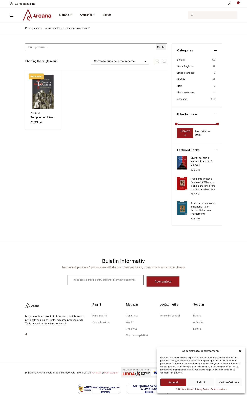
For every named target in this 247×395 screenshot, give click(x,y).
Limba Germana (185, 92)
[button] (240, 351)
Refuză (201, 382)
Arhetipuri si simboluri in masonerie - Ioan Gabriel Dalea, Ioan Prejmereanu (203, 208)
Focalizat (96, 372)
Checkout (131, 328)
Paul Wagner (111, 372)
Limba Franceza (186, 72)
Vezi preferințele (229, 382)
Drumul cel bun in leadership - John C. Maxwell (202, 161)
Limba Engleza (185, 66)
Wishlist (130, 322)
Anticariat (86, 14)
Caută (160, 47)
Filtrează (185, 133)
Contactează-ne (219, 389)
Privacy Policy (202, 389)
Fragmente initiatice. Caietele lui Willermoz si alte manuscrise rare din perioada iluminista (203, 184)
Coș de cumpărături (137, 335)
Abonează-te (163, 281)
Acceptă (173, 382)
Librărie (64, 14)
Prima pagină (32, 28)
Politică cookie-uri (185, 389)
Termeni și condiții (170, 315)
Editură (107, 14)
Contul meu (132, 315)
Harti (179, 85)
